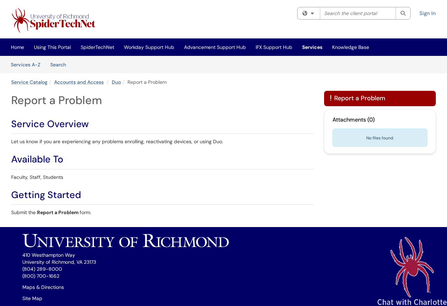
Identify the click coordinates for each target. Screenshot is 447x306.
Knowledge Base (350, 47)
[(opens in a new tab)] (54, 21)
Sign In (427, 13)
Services (312, 47)
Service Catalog (29, 82)
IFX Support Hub (274, 47)
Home (17, 47)
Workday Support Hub (149, 47)
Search (60, 64)
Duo (116, 82)
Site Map (32, 298)
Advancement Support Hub (215, 47)
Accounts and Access (79, 82)
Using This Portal (52, 47)
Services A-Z (26, 64)
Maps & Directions (43, 287)
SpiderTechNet (97, 47)
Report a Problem (357, 98)
